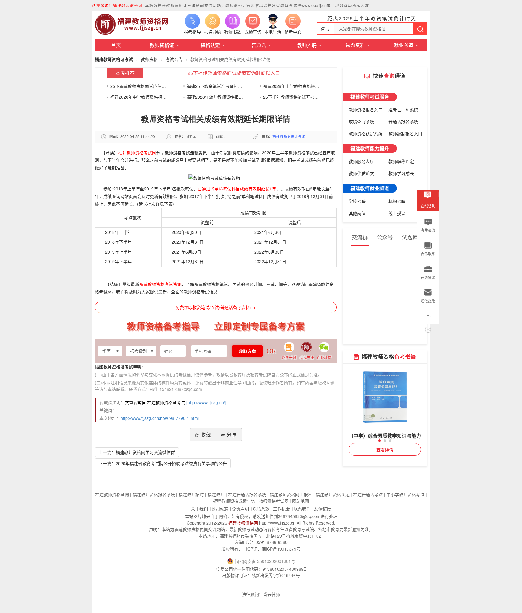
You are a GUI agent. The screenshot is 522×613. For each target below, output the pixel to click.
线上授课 (396, 213)
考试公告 (174, 59)
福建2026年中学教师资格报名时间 (291, 86)
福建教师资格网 (243, 523)
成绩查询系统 (361, 121)
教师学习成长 (401, 173)
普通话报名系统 (403, 121)
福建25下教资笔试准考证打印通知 (215, 86)
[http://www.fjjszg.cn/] (206, 402)
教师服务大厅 (361, 161)
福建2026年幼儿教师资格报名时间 (215, 97)
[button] (379, 440)
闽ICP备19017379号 (281, 549)
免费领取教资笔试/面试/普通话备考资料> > (216, 307)
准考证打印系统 (403, 110)
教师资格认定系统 (365, 133)
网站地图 (300, 501)
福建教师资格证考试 (114, 59)
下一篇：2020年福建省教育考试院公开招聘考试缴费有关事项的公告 (163, 463)
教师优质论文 (361, 173)
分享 (232, 434)
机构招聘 (396, 201)
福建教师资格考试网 (137, 152)
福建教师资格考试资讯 (160, 284)
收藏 (206, 434)
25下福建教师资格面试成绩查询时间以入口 (234, 72)
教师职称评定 (401, 161)
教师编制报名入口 (405, 133)
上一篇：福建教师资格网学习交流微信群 (137, 452)
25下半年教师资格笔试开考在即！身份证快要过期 (291, 97)
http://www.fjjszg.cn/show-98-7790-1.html (160, 418)
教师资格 (149, 59)
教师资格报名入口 (365, 110)
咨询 (325, 28)
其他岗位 (357, 213)
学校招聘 (357, 201)
